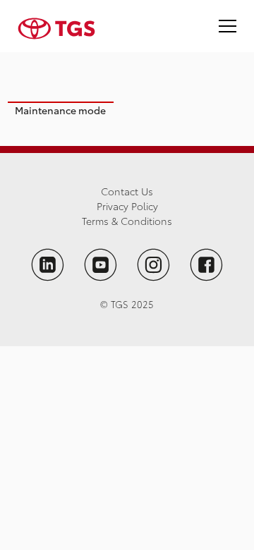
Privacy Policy (127, 206)
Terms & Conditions (127, 221)
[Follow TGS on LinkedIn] (47, 264)
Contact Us (127, 191)
